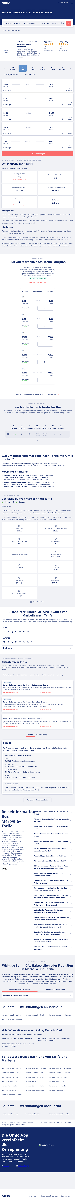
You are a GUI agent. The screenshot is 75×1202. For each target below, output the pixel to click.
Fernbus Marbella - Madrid (11, 1068)
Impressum (33, 1196)
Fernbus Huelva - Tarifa (10, 1090)
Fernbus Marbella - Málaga (11, 1015)
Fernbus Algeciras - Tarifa (34, 1090)
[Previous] (7, 427)
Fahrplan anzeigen (19, 205)
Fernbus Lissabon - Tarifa (58, 1077)
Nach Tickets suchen (19, 180)
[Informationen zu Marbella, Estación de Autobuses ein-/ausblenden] (70, 995)
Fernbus (12, 1123)
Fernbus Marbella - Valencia (12, 1077)
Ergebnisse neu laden (36, 282)
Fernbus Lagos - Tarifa (57, 1086)
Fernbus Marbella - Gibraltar (12, 1019)
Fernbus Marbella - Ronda (35, 1015)
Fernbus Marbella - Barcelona (60, 1068)
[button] (45, 23)
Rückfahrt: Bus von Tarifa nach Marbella (17, 1038)
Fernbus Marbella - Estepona (60, 1015)
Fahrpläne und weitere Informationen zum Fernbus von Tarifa (18, 1045)
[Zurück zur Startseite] (6, 3)
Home (4, 1123)
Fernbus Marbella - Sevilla (34, 1073)
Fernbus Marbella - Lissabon (35, 1068)
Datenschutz (65, 1196)
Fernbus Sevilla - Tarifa (33, 1081)
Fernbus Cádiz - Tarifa (57, 1090)
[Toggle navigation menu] (72, 3)
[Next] (70, 68)
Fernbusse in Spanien (25, 1123)
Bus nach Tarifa (41, 1123)
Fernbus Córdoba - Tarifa (34, 1086)
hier (57, 394)
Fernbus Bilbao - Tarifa (57, 1081)
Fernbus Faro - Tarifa (9, 1086)
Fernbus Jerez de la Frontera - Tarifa (15, 1095)
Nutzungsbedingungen (49, 1196)
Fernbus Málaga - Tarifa (10, 1081)
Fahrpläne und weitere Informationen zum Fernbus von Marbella (54, 1039)
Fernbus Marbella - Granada (59, 1073)
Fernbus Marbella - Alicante (35, 1077)
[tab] (11, 74)
